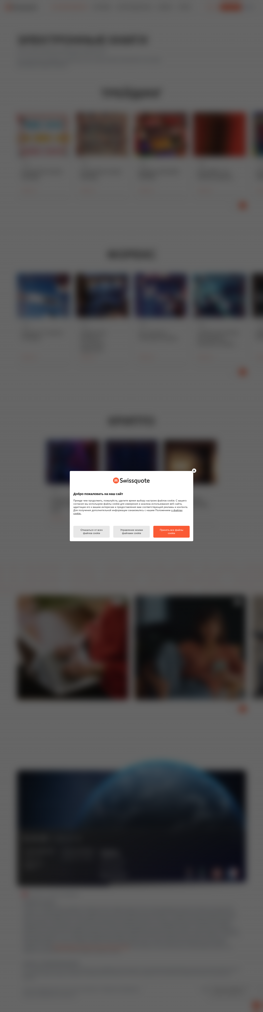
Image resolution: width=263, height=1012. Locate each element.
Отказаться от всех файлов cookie (92, 532)
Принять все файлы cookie (171, 532)
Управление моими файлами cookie (131, 532)
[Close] (194, 470)
